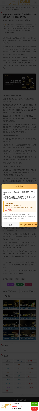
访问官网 (34, 404)
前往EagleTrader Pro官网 (28, 225)
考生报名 (34, 408)
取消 (10, 225)
